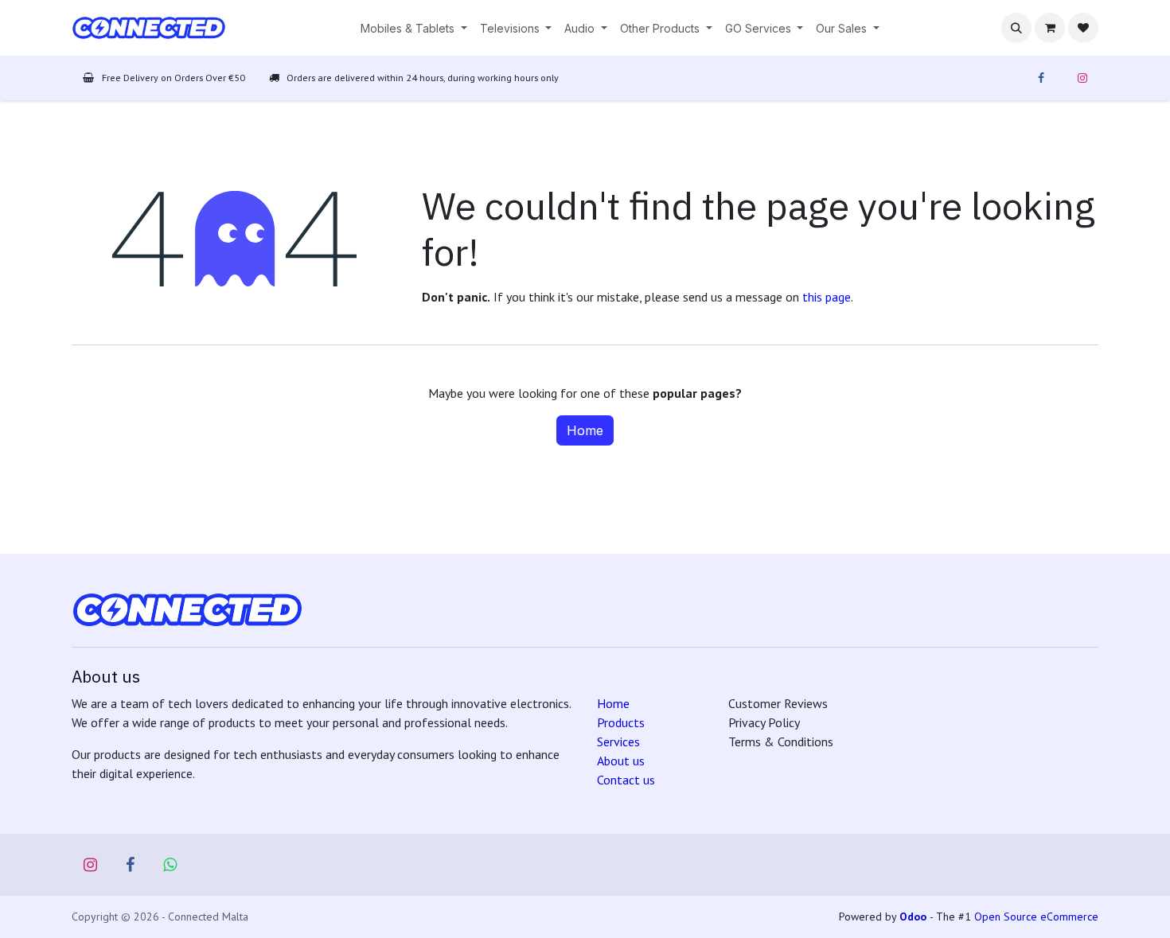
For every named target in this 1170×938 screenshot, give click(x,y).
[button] (1016, 28)
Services (618, 741)
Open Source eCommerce (1036, 916)
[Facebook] (1041, 78)
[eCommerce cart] (1050, 28)
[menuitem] (414, 28)
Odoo (914, 916)
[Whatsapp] (170, 865)
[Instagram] (1082, 78)
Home (585, 430)
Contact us (626, 780)
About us (621, 761)
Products (621, 722)
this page (826, 297)
